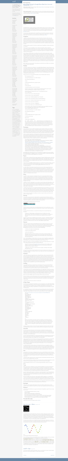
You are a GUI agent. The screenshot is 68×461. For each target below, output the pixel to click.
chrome (13, 113)
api (16, 110)
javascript (16, 122)
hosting (17, 120)
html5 (20, 120)
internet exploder (18, 121)
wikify (15, 134)
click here (45, 34)
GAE (19, 117)
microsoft (15, 124)
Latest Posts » (52, 455)
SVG (17, 130)
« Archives (24, 455)
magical (19, 123)
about (15, 15)
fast (15, 116)
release (16, 128)
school (19, 128)
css (19, 113)
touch (18, 130)
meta (13, 124)
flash (13, 117)
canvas (15, 112)
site (12, 130)
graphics (18, 119)
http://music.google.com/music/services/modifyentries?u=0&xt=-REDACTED (38, 292)
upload (16, 131)
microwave (17, 124)
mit (12, 125)
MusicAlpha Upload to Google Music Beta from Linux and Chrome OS (37, 5)
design (13, 114)
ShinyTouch (18, 129)
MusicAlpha (25, 31)
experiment (14, 115)
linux (15, 123)
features (17, 116)
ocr (19, 125)
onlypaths (17, 126)
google (15, 118)
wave (19, 133)
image (14, 121)
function (16, 117)
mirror (20, 124)
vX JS (17, 133)
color (17, 113)
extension (19, 115)
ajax (16, 109)
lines (14, 123)
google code (18, 118)
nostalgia (18, 125)
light (12, 123)
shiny (16, 129)
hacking (13, 120)
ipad (13, 122)
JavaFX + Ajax (26, 448)
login (17, 123)
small (14, 130)
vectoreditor (16, 132)
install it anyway (33, 13)
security (13, 129)
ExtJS (13, 116)
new (16, 125)
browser (18, 111)
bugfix (13, 112)
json (18, 122)
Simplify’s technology (38, 244)
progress (13, 127)
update (13, 131)
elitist (17, 114)
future (18, 117)
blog (16, 111)
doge (15, 114)
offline (13, 126)
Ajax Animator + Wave (29, 404)
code (16, 113)
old (15, 126)
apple (18, 110)
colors (18, 113)
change (17, 112)
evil (18, 114)
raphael (13, 128)
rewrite (18, 128)
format (14, 117)
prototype (15, 127)
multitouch (14, 125)
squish (36, 459)
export (16, 115)
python (18, 127)
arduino (19, 110)
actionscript (14, 109)
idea (12, 121)
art (12, 111)
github (13, 118)
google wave (14, 119)
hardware (15, 120)
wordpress (14, 136)
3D (12, 109)
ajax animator (15, 110)
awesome (14, 111)
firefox (19, 116)
